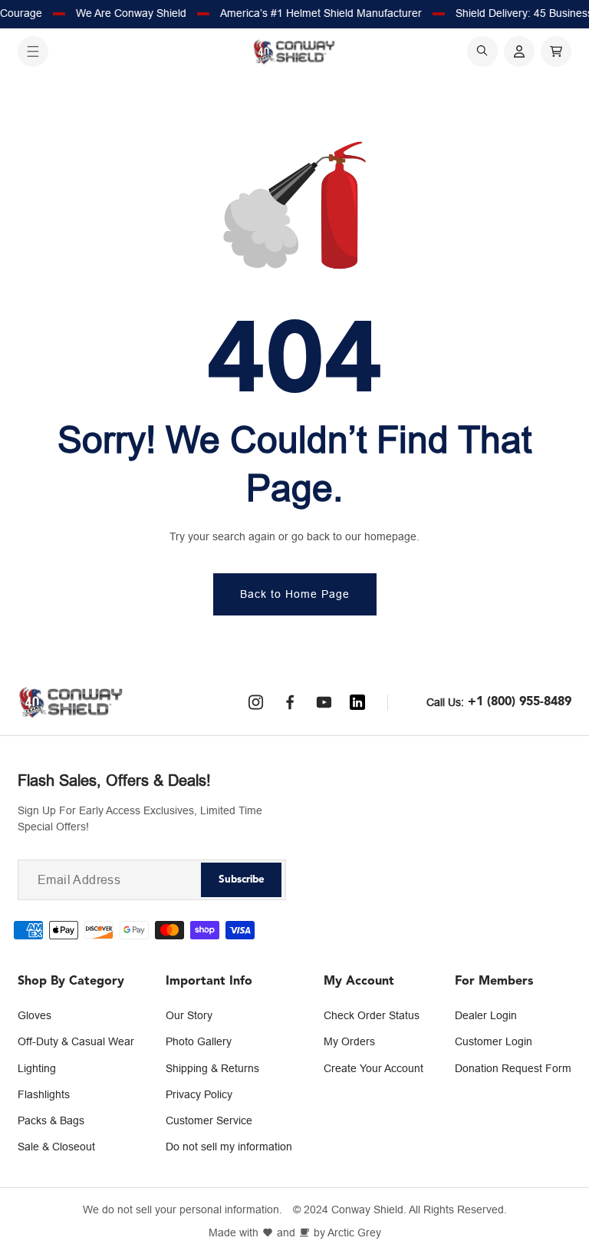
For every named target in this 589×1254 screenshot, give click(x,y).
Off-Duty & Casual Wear (76, 1041)
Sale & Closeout (56, 1146)
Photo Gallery (199, 1041)
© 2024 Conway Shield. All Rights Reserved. (400, 1210)
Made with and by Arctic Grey (295, 1233)
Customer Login (493, 1041)
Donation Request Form (513, 1068)
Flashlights (44, 1094)
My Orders (349, 1041)
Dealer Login (486, 1015)
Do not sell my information (229, 1146)
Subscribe (242, 880)
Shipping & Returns (212, 1068)
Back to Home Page (295, 594)
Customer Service (209, 1120)
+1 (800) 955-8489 (519, 702)
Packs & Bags (51, 1120)
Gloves (34, 1015)
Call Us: (445, 702)
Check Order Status (372, 1015)
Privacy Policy (199, 1094)
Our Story (189, 1015)
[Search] (482, 51)
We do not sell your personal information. (182, 1210)
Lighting (37, 1068)
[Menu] (33, 51)
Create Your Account (373, 1068)
